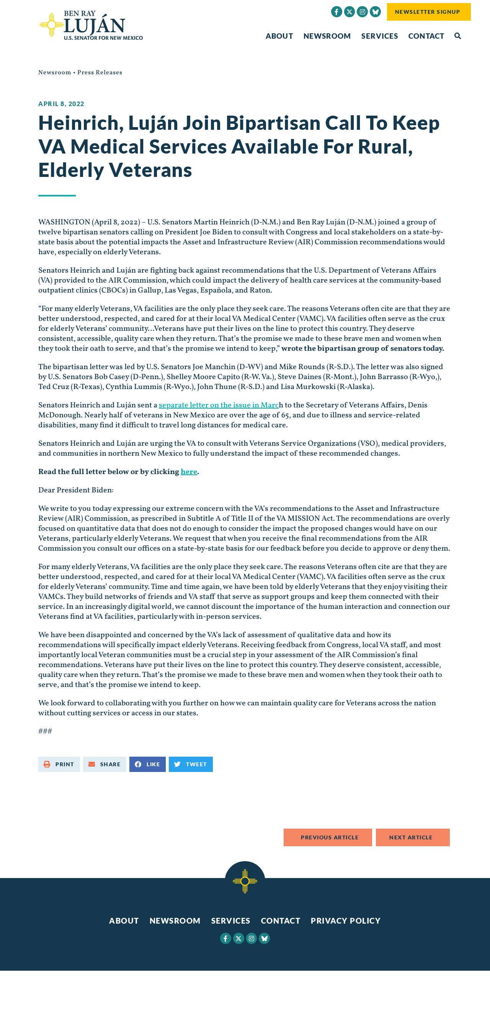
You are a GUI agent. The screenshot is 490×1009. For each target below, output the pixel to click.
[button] (457, 36)
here (189, 472)
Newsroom (327, 35)
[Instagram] (362, 11)
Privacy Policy (346, 920)
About (279, 35)
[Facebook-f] (336, 11)
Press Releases (99, 73)
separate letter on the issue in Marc (219, 405)
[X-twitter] (349, 11)
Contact (426, 35)
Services (379, 35)
